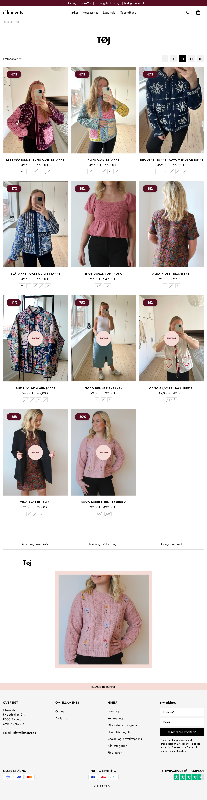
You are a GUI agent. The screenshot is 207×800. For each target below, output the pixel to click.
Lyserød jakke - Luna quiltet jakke (35, 160)
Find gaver (115, 752)
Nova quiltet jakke (103, 160)
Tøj (17, 22)
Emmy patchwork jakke (35, 388)
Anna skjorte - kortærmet (171, 388)
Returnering (115, 718)
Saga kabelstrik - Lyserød (103, 502)
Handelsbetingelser (120, 732)
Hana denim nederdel (103, 388)
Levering (113, 711)
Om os (59, 711)
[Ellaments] (13, 12)
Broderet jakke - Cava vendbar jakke (171, 160)
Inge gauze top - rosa (103, 274)
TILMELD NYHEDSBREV (182, 732)
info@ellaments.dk (24, 733)
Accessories (90, 12)
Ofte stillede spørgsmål (122, 725)
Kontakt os (62, 718)
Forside (8, 22)
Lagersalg (109, 12)
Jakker (74, 12)
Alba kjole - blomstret (171, 274)
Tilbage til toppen (103, 687)
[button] (198, 12)
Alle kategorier (117, 746)
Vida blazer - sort (35, 502)
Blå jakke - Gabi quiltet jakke (35, 274)
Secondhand (128, 12)
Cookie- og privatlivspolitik (125, 739)
